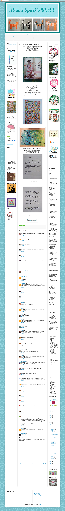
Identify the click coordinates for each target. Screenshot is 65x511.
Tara (22, 367)
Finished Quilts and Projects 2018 (47, 34)
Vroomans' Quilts (23, 270)
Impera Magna (23, 276)
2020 (50, 415)
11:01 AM (22, 262)
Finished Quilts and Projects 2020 (11, 40)
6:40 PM (22, 396)
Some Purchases (53, 441)
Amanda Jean (23, 283)
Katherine (22, 428)
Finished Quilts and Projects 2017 (11, 36)
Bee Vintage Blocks (53, 443)
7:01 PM (22, 287)
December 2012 (53, 425)
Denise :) (22, 314)
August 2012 (52, 430)
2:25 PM (22, 435)
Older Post (44, 463)
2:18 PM (22, 380)
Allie (22, 319)
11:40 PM (22, 322)
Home (7, 34)
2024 (50, 410)
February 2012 (53, 458)
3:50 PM (22, 333)
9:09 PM (22, 407)
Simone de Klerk (23, 349)
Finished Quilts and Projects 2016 (23, 36)
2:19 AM (22, 352)
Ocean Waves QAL (49, 38)
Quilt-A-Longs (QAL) (14, 38)
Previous (38, 494)
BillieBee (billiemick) (24, 232)
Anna (22, 308)
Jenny (22, 355)
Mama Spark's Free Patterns (14, 34)
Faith (22, 330)
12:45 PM (22, 374)
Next (40, 494)
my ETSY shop (53, 156)
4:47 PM (22, 391)
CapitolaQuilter (23, 361)
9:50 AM (22, 245)
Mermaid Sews (23, 433)
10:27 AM (22, 327)
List (35, 494)
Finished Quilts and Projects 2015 (35, 36)
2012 (50, 424)
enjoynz (34, 504)
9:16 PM (22, 311)
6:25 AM (22, 358)
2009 (50, 463)
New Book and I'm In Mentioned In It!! (53, 437)
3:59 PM (22, 386)
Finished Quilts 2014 (45, 36)
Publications (36, 38)
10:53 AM (22, 369)
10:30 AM (22, 256)
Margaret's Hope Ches (32, 93)
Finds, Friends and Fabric (54, 442)
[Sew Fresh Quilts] (11, 97)
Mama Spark (52, 142)
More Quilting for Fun (37, 493)
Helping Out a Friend (53, 446)
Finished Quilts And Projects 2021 (23, 40)
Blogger (40, 504)
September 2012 (53, 429)
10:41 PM (22, 316)
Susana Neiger (23, 377)
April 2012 (52, 456)
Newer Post (20, 463)
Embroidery (55, 38)
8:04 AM (22, 412)
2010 (50, 462)
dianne (22, 325)
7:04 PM (22, 292)
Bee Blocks (7, 38)
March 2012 (52, 457)
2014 (50, 422)
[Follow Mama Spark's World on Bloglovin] (11, 140)
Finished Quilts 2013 (53, 36)
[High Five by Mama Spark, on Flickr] (33, 146)
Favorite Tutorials (42, 38)
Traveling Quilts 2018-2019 (36, 34)
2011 (50, 461)
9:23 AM (22, 240)
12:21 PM (22, 430)
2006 (50, 467)
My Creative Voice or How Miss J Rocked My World (54, 434)
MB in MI (22, 302)
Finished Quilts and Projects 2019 (25, 34)
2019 (50, 416)
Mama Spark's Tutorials (23, 38)
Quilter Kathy (23, 372)
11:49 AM (22, 425)
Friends (52, 435)
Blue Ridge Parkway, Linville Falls (53, 449)
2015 (50, 421)
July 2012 (52, 431)
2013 (50, 423)
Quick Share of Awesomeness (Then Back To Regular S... (54, 453)
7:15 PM (22, 401)
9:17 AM (22, 235)
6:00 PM (22, 280)
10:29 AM (22, 251)
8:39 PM (22, 305)
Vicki (22, 336)
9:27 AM (22, 364)
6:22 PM (22, 339)
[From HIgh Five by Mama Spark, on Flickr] (32, 179)
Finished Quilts (30, 38)
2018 (50, 417)
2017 (50, 418)
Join (34, 494)
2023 (50, 411)
